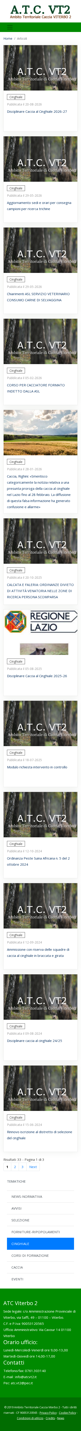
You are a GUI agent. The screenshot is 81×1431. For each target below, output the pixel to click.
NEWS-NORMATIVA (26, 1196)
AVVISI (16, 1208)
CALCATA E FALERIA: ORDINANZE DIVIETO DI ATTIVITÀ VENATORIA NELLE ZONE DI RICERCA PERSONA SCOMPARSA (40, 590)
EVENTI (17, 1279)
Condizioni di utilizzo (30, 1418)
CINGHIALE (20, 1243)
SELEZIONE (20, 1220)
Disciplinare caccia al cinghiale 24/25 (34, 1040)
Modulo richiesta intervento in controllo (37, 767)
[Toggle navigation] (10, 27)
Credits (50, 1418)
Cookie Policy (67, 1413)
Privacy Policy (48, 1413)
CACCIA (17, 1267)
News (60, 1418)
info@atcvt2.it (26, 1377)
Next (33, 1166)
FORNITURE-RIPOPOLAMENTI (35, 1232)
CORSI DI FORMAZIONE (30, 1255)
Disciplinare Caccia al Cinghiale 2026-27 (37, 111)
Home (7, 38)
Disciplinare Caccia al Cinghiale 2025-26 (37, 676)
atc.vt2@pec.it (22, 1383)
